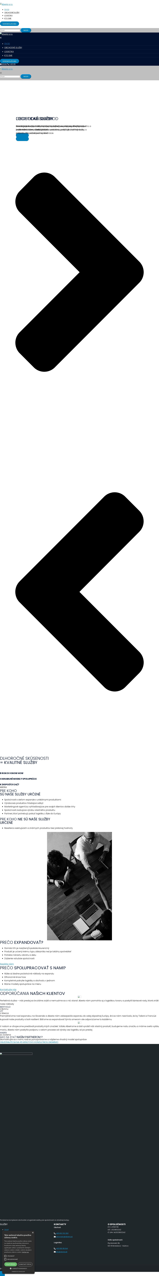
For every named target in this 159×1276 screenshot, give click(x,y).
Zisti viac (22, 139)
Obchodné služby (11, 12)
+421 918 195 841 (62, 1248)
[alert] (18, 1252)
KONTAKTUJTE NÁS (9, 24)
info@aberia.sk (61, 1252)
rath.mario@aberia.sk (64, 1236)
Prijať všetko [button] (10, 1264)
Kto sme (7, 18)
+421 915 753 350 (62, 1233)
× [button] (33, 1233)
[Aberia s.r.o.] (6, 4)
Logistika (8, 15)
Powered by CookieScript (18, 1271)
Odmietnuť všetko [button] (25, 1264)
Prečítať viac (25, 1252)
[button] (10, 1256)
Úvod (6, 9)
